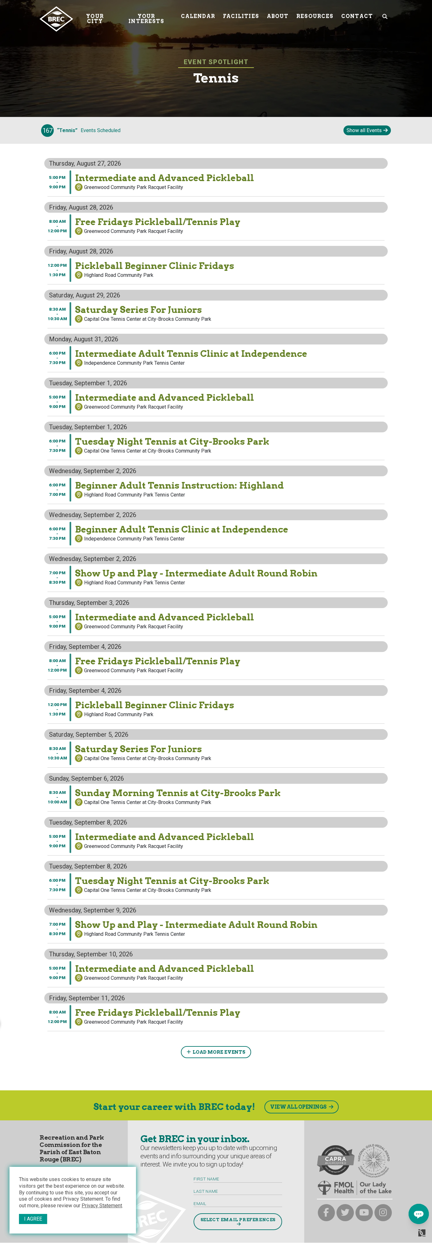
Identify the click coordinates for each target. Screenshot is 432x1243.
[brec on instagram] (383, 1213)
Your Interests (146, 18)
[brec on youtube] (364, 1213)
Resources (314, 16)
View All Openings (298, 1107)
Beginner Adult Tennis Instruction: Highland (87, 462)
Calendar (198, 16)
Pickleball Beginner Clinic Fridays (76, 242)
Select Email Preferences (238, 1219)
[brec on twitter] (345, 1213)
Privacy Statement (102, 1206)
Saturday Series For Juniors (70, 286)
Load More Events (219, 1052)
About (278, 16)
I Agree (33, 1219)
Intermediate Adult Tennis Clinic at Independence (94, 330)
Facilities (241, 16)
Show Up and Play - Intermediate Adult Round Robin (97, 550)
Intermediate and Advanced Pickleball (81, 154)
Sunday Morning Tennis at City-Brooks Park (87, 769)
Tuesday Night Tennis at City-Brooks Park (85, 418)
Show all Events (364, 130)
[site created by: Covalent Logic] (407, 1235)
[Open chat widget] (419, 1214)
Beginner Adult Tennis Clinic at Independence (89, 506)
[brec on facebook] (326, 1213)
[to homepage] (56, 19)
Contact (357, 16)
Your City (94, 18)
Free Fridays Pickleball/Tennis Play (79, 198)
